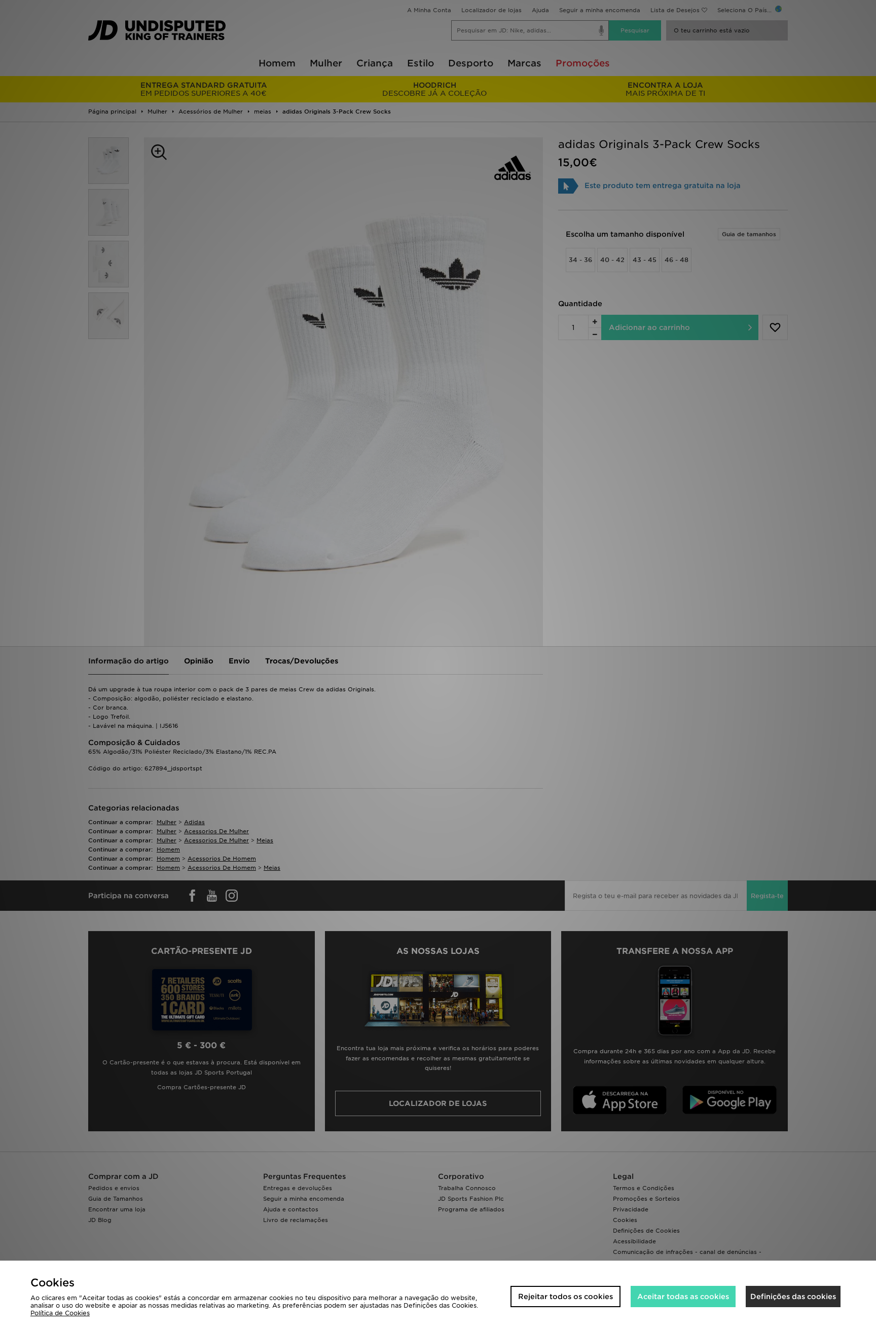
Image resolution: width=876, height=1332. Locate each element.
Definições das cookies (793, 1296)
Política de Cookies (60, 1313)
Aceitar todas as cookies (683, 1296)
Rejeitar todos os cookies (565, 1296)
